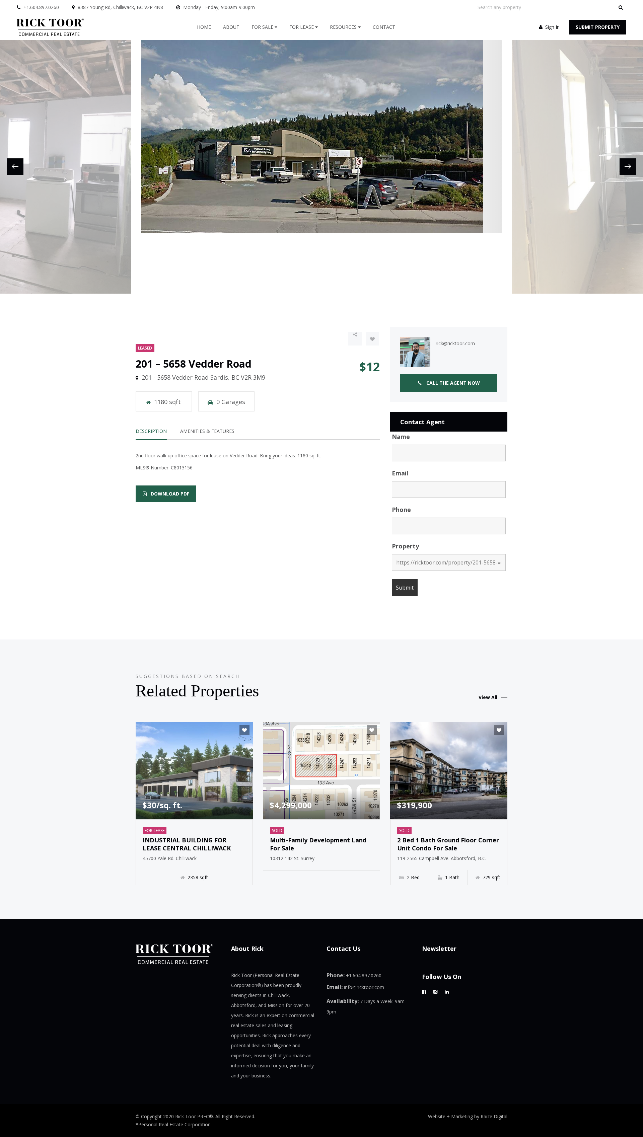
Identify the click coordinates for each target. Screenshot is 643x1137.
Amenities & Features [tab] (207, 431)
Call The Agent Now (452, 383)
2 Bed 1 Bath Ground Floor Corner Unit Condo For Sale (448, 844)
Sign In (552, 27)
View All (488, 697)
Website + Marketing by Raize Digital (467, 1116)
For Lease (302, 27)
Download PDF (169, 493)
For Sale (263, 27)
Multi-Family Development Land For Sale (318, 844)
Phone (401, 509)
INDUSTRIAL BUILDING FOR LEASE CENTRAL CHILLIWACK (187, 844)
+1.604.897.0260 (41, 7)
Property (405, 546)
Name (401, 436)
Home (204, 27)
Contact (384, 27)
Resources (344, 27)
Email (400, 473)
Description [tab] (151, 431)
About (231, 27)
